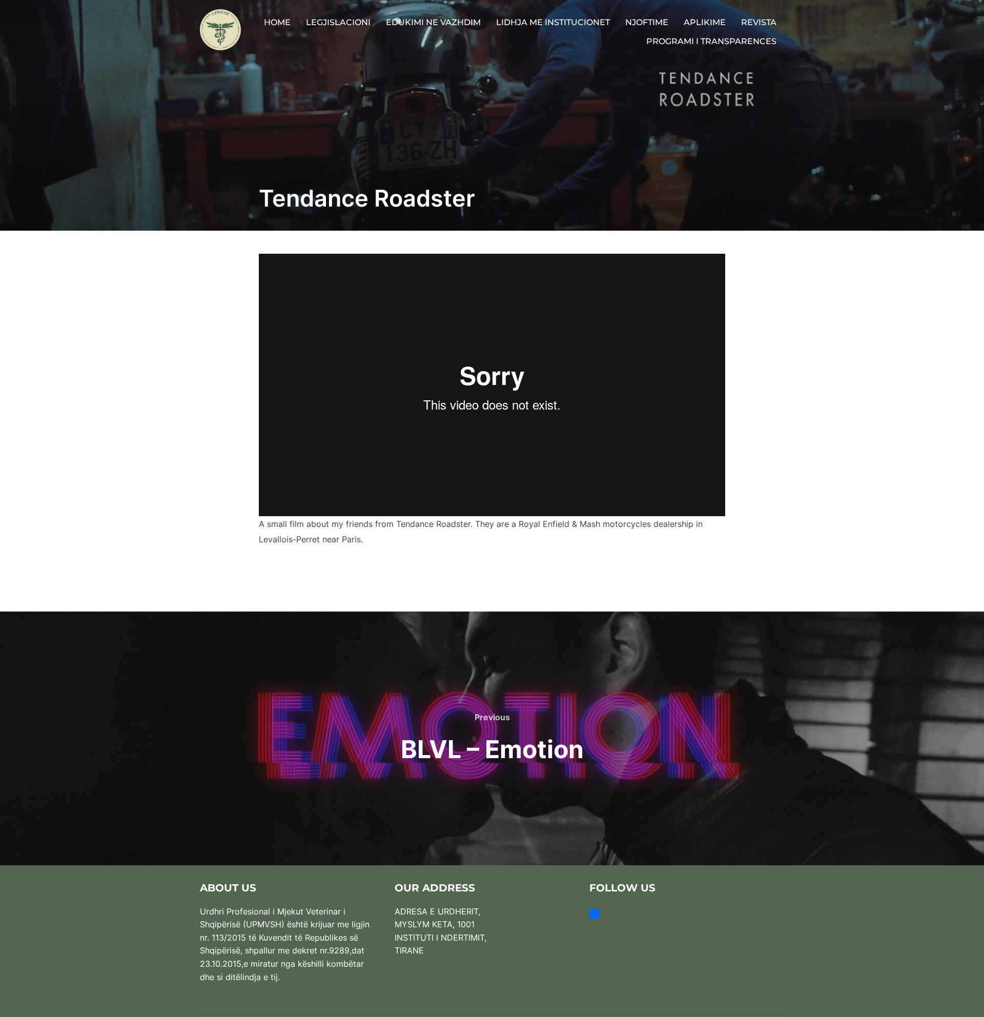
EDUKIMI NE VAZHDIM (433, 22)
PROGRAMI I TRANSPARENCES (711, 41)
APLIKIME (705, 22)
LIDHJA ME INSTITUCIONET (553, 22)
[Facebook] (594, 913)
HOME (277, 22)
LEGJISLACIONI (338, 22)
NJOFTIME (646, 22)
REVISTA (758, 22)
